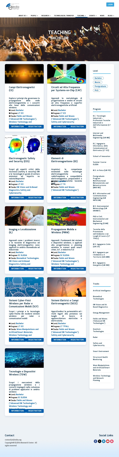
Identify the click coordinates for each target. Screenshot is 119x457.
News (102, 16)
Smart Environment (101, 351)
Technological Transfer (64, 16)
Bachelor (20, 110)
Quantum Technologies (98, 330)
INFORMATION (17, 126)
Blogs (110, 16)
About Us (22, 16)
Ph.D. (97, 90)
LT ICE (20, 113)
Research (45, 16)
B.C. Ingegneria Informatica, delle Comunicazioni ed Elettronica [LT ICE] (101, 147)
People (34, 16)
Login (110, 4)
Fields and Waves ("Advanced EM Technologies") (22, 118)
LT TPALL (64, 326)
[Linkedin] (103, 441)
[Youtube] (107, 441)
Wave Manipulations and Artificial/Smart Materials (23, 331)
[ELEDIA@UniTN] (12, 6)
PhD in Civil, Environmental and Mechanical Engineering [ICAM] (100, 220)
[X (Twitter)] (99, 441)
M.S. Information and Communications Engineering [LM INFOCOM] (101, 197)
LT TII (62, 184)
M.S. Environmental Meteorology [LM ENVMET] (101, 208)
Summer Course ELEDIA (99, 163)
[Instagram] (112, 441)
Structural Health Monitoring (100, 358)
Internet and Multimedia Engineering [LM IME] (101, 135)
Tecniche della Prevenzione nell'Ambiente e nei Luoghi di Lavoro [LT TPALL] (101, 234)
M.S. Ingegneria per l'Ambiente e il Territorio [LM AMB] (101, 254)
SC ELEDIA (22, 255)
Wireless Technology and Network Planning (20, 123)
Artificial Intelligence (102, 290)
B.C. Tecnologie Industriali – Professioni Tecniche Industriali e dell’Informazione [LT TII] (102, 122)
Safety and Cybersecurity (62, 122)
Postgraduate (100, 86)
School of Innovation (101, 156)
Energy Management (101, 313)
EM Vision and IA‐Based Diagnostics (19, 263)
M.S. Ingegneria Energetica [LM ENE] (101, 264)
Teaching (81, 16)
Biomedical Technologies (28, 258)
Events (92, 16)
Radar (95, 337)
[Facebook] (95, 441)
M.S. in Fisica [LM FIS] (102, 170)
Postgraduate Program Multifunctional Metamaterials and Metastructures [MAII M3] (100, 182)
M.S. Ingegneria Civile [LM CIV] (101, 245)
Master (98, 82)
